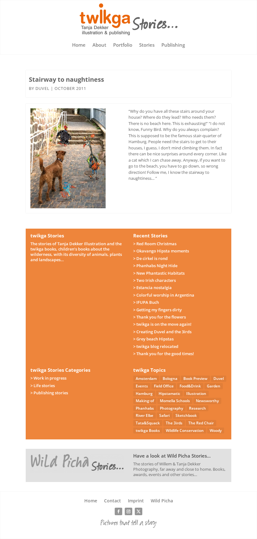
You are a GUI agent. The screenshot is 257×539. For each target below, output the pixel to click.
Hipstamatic (169, 393)
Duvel (42, 88)
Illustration (196, 393)
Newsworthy (207, 400)
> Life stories (42, 385)
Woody (216, 430)
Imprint (136, 501)
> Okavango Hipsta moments (161, 251)
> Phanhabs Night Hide (155, 265)
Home (79, 45)
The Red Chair (201, 423)
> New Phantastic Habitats (159, 273)
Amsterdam (146, 378)
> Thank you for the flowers (159, 317)
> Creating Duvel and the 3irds (162, 331)
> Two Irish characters (154, 280)
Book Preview (195, 378)
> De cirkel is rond (150, 258)
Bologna (170, 378)
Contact (112, 501)
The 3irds (174, 423)
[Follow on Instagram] (128, 511)
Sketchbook (186, 415)
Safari (164, 415)
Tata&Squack (148, 423)
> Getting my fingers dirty (157, 310)
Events (142, 386)
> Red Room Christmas (154, 243)
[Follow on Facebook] (118, 511)
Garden (213, 386)
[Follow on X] (138, 511)
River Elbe (144, 415)
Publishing (173, 45)
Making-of (145, 400)
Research (197, 408)
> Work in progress (48, 378)
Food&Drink (190, 386)
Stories (147, 45)
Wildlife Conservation (185, 430)
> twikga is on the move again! (162, 324)
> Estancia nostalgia (152, 287)
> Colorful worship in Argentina (163, 295)
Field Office (164, 386)
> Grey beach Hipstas (153, 339)
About (99, 45)
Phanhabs (145, 408)
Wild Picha (162, 501)
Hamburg (144, 393)
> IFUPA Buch (146, 302)
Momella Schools (175, 400)
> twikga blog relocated (155, 346)
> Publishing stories (49, 393)
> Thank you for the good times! (163, 353)
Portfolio (122, 45)
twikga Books (148, 430)
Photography (171, 408)
